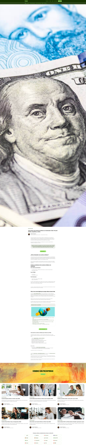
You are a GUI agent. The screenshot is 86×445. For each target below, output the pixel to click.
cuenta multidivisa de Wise (37, 293)
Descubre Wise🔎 (43, 251)
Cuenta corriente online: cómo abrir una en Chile (68, 398)
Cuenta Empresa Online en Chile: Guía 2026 (11, 398)
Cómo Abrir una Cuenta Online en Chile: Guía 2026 (40, 421)
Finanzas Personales (30, 228)
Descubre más (43, 374)
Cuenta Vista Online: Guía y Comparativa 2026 (11, 421)
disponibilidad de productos (41, 353)
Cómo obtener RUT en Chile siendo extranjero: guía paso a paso (71, 421)
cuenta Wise (39, 245)
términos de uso (35, 353)
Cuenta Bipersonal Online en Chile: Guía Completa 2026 (41, 398)
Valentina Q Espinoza (33, 233)
